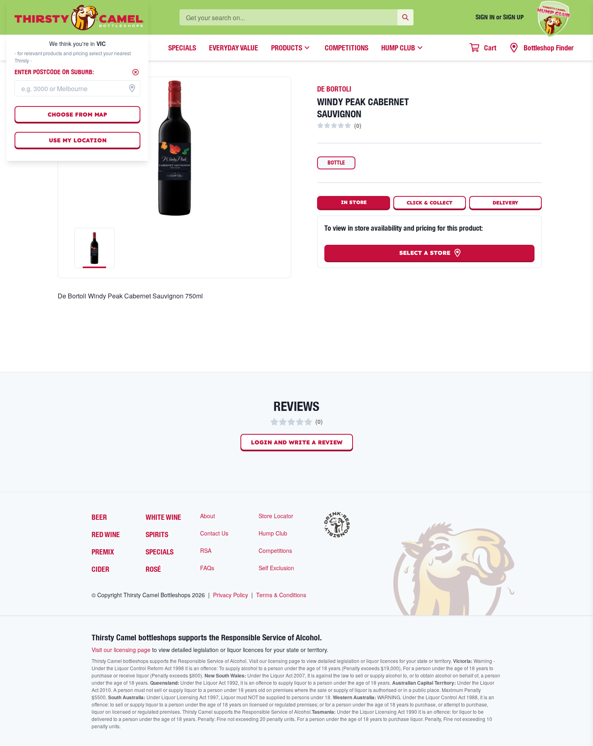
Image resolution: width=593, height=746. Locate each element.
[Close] (135, 72)
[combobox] (77, 88)
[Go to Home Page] (79, 17)
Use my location (77, 140)
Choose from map (77, 114)
